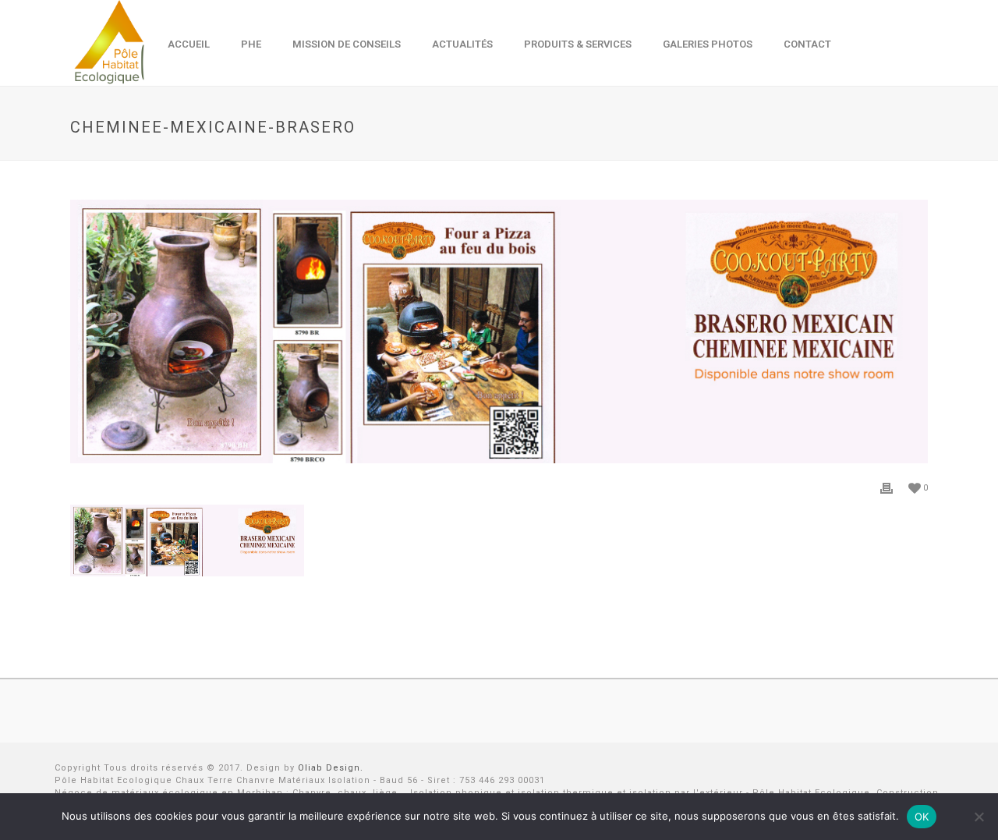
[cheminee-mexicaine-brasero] (499, 331)
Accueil (189, 44)
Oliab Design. (330, 768)
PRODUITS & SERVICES (578, 44)
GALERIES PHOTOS (707, 44)
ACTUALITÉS (462, 44)
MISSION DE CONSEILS (346, 44)
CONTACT (807, 44)
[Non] (978, 816)
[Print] (886, 487)
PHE (251, 44)
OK (922, 816)
